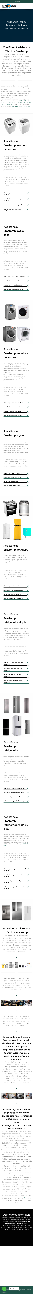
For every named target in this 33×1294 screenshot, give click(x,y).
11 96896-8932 (15, 106)
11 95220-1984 (25, 106)
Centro (11, 28)
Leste (26, 28)
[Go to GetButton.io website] (4, 1292)
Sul (19, 28)
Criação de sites (26, 1289)
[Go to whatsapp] (4, 1289)
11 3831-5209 (21, 103)
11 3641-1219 (12, 103)
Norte (15, 28)
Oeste (22, 28)
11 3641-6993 (16, 1)
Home (7, 28)
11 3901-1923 (9, 104)
